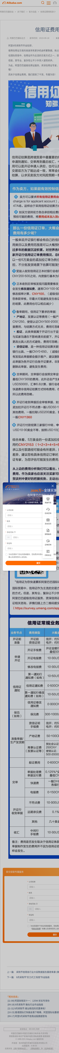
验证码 (9, 543)
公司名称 (10, 510)
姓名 (8, 521)
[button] (52, 485)
